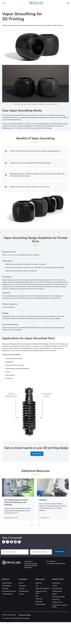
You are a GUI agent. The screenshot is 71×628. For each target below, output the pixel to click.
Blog (37, 585)
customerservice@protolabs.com (56, 563)
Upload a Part (37, 453)
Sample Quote (56, 583)
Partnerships (39, 598)
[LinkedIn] (4, 542)
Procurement (22, 585)
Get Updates (59, 551)
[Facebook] (19, 542)
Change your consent (25, 615)
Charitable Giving (24, 591)
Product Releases (40, 604)
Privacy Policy (56, 599)
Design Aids (39, 601)
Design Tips (39, 583)
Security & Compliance (58, 596)
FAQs (37, 596)
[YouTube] (11, 542)
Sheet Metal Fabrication (9, 591)
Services (5, 579)
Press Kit (54, 585)
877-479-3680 (51, 561)
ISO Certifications (57, 588)
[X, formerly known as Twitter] (8, 542)
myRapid (54, 594)
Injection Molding (7, 583)
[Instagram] (15, 542)
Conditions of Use (57, 602)
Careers (21, 583)
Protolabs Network (7, 594)
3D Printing (5, 588)
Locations (21, 588)
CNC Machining (6, 585)
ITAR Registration (57, 591)
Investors (21, 594)
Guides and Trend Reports (43, 588)
